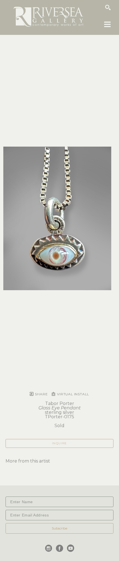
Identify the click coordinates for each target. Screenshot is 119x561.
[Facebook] (60, 548)
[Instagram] (49, 548)
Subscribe (59, 528)
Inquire (59, 443)
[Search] (108, 7)
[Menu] (107, 24)
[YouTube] (70, 548)
